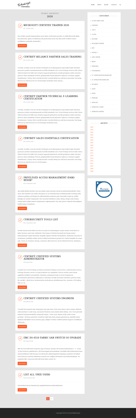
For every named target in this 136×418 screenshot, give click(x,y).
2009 (91, 168)
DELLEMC (95, 39)
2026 (91, 127)
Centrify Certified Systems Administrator (42, 257)
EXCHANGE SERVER (98, 43)
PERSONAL (95, 66)
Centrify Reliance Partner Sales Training (53, 56)
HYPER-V (94, 52)
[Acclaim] (104, 189)
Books (106, 4)
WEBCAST (95, 102)
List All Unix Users (37, 374)
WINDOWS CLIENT (98, 107)
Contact (114, 4)
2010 (91, 166)
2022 (91, 135)
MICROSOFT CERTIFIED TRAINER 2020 (46, 25)
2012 (91, 161)
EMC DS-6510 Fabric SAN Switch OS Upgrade (52, 337)
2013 (91, 158)
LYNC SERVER (96, 57)
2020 (91, 140)
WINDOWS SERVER (98, 111)
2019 (91, 142)
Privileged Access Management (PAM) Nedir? (49, 179)
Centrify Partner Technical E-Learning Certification (51, 97)
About (99, 4)
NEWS (94, 61)
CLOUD (94, 34)
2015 (91, 153)
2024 (91, 130)
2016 (91, 150)
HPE (93, 48)
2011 (91, 163)
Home (93, 4)
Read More (22, 45)
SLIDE (93, 89)
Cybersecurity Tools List (41, 219)
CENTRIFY (95, 25)
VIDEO (94, 93)
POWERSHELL (96, 71)
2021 (91, 137)
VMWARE (95, 98)
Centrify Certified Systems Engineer (49, 298)
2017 (91, 148)
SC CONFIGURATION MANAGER (101, 75)
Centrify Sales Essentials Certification (51, 138)
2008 (91, 171)
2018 (91, 145)
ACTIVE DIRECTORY (98, 21)
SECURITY (95, 84)
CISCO (94, 30)
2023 (91, 132)
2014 (91, 155)
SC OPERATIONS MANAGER (100, 80)
